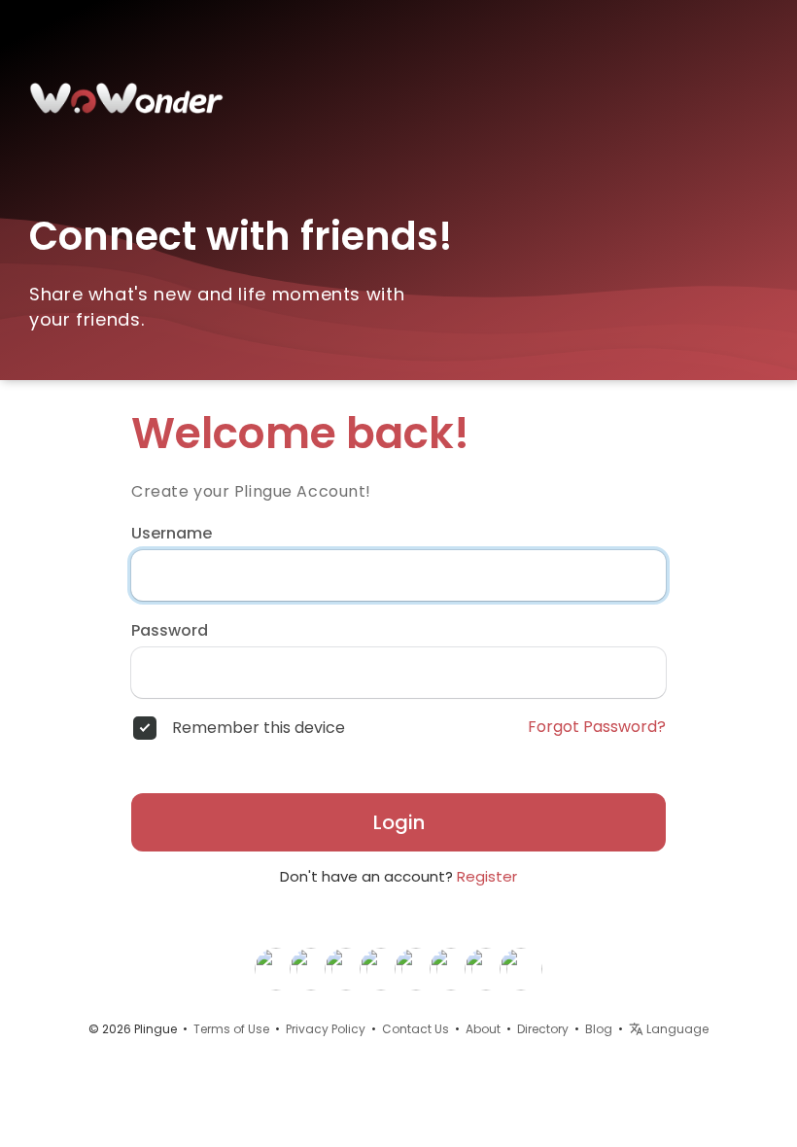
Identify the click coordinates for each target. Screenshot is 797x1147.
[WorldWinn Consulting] (416, 968)
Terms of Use (231, 1029)
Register (487, 876)
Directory (543, 1029)
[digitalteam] (276, 968)
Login (399, 822)
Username (171, 533)
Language (676, 1029)
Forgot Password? (597, 727)
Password (169, 631)
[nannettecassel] (381, 968)
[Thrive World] (311, 968)
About (483, 1029)
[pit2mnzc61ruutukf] (346, 968)
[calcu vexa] (521, 968)
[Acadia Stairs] (486, 968)
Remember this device (258, 728)
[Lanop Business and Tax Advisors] (451, 968)
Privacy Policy (325, 1029)
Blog (598, 1029)
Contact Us (415, 1029)
